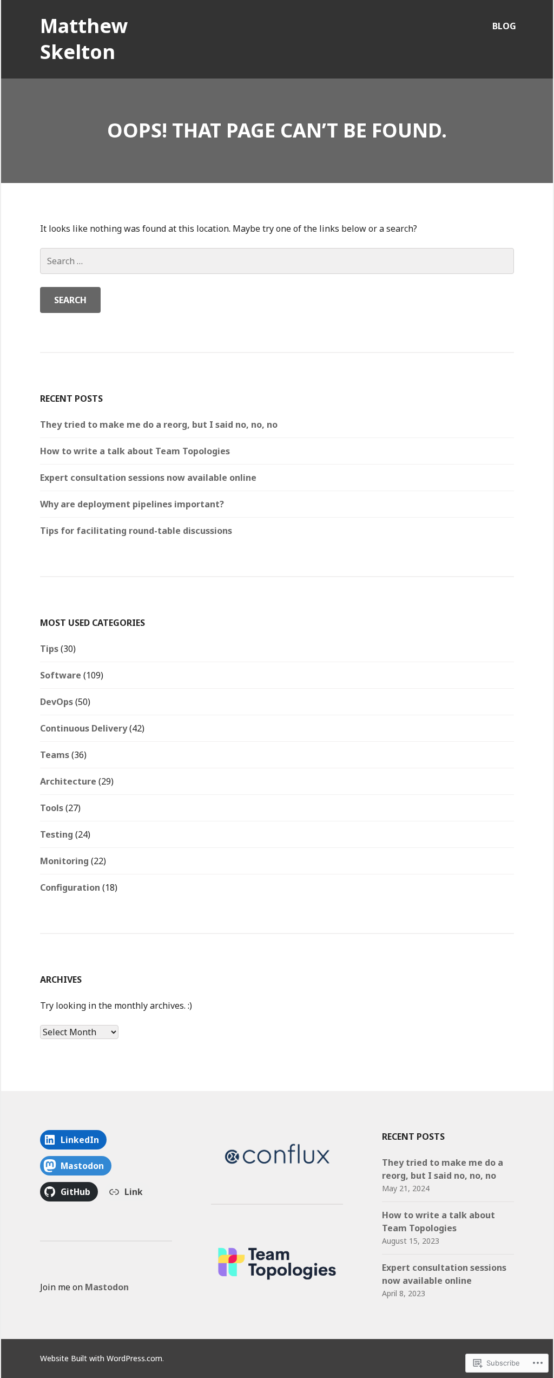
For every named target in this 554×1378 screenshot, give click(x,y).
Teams (54, 755)
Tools (51, 808)
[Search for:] (277, 261)
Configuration (70, 887)
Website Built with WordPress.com (101, 1358)
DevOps (56, 702)
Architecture (68, 781)
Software (60, 675)
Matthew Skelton (84, 38)
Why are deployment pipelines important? (132, 504)
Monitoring (64, 861)
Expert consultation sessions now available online (148, 478)
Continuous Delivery (83, 728)
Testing (56, 834)
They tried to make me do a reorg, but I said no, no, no (159, 424)
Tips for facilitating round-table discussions (136, 531)
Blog (504, 26)
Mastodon (107, 1287)
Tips (49, 649)
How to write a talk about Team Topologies (135, 451)
